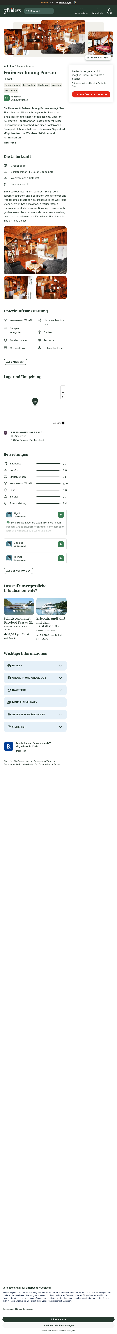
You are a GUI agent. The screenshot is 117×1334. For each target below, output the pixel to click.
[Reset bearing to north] (63, 397)
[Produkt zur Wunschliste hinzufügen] (30, 602)
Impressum (21, 750)
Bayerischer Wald (42, 761)
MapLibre (57, 422)
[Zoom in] (63, 388)
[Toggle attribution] (63, 423)
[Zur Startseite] (12, 11)
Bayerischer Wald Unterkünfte (18, 764)
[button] (10, 142)
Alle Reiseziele (21, 761)
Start (6, 761)
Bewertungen (65, 2)
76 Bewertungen (19, 100)
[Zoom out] (63, 392)
